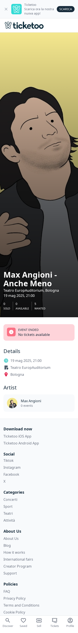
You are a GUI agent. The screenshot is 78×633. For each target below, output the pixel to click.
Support (10, 573)
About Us (11, 538)
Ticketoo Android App (21, 443)
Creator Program (17, 566)
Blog (7, 545)
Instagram (12, 467)
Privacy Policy (14, 598)
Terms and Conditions (21, 605)
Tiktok (8, 460)
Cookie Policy (14, 612)
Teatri (8, 513)
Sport (8, 506)
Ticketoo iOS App (17, 436)
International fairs (18, 559)
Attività (9, 520)
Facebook (11, 474)
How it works (14, 552)
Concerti (10, 499)
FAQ (6, 591)
